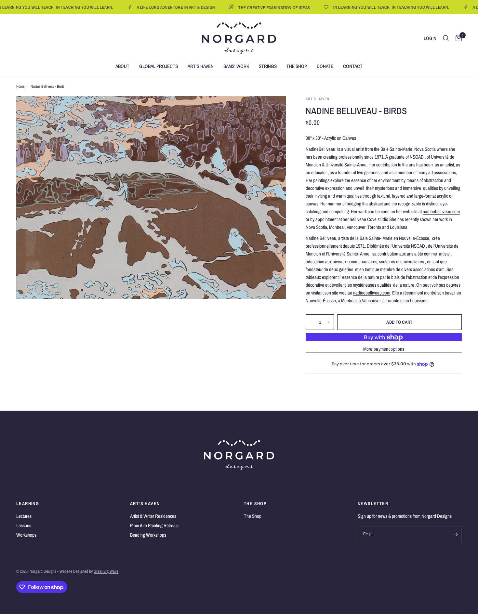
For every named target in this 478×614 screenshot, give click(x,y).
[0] (457, 38)
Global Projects (158, 66)
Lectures (24, 516)
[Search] (446, 38)
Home (20, 86)
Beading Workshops (148, 534)
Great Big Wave (106, 571)
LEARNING (27, 503)
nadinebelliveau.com (441, 211)
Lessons (23, 525)
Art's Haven (201, 66)
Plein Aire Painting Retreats (154, 525)
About (122, 66)
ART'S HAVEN (145, 503)
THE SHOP (255, 503)
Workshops (26, 534)
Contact (353, 66)
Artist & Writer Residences (153, 516)
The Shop (296, 66)
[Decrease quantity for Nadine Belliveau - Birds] (311, 322)
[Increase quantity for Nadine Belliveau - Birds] (329, 322)
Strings (268, 66)
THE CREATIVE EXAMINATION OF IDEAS (257, 7)
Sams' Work (236, 66)
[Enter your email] (455, 534)
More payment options (384, 349)
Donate (325, 66)
